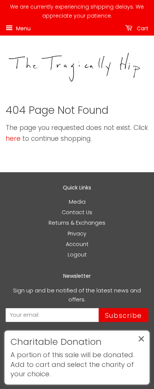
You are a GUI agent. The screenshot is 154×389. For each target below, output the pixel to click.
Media (77, 202)
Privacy (77, 233)
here (13, 138)
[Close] (141, 340)
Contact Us (77, 212)
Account (77, 244)
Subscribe (123, 315)
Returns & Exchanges (77, 223)
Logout (77, 254)
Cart (141, 28)
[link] (77, 358)
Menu (23, 28)
